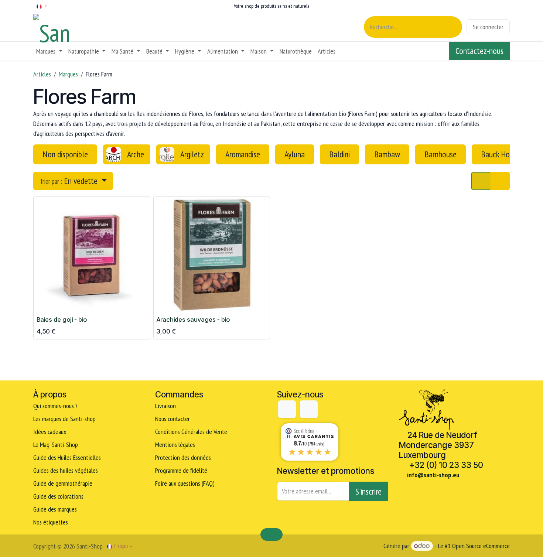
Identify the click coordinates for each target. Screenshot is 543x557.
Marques (68, 74)
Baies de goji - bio (62, 319)
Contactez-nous (479, 51)
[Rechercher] (452, 27)
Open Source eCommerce (481, 545)
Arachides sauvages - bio (193, 319)
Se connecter (488, 27)
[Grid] (481, 181)
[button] (73, 181)
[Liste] (500, 181)
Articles (42, 74)
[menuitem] (49, 51)
